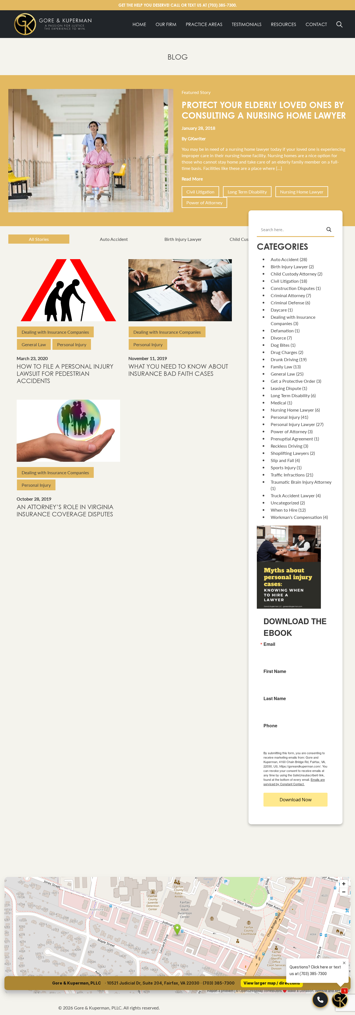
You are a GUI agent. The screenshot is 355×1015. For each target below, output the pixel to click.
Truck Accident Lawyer (293, 495)
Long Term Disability (247, 191)
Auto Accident (114, 239)
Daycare (279, 310)
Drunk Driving (284, 359)
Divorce (278, 338)
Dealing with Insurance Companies (55, 332)
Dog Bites (280, 345)
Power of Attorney (204, 202)
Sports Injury (283, 467)
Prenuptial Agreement (292, 438)
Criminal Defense (287, 302)
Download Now (295, 800)
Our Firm (166, 24)
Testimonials (247, 24)
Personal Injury (71, 344)
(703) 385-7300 (222, 5)
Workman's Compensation (296, 517)
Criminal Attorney (288, 295)
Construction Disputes (293, 288)
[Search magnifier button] (329, 229)
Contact (316, 24)
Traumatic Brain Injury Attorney (301, 482)
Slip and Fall (282, 460)
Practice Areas (204, 24)
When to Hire (284, 510)
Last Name (274, 698)
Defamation (282, 330)
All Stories (39, 239)
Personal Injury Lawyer (293, 424)
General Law (34, 344)
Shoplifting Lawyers (290, 453)
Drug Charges (284, 352)
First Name (274, 671)
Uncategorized (285, 502)
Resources (283, 24)
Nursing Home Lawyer (301, 191)
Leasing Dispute (286, 388)
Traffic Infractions (288, 474)
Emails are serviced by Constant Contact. (294, 781)
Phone (270, 725)
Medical (278, 402)
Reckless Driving (286, 446)
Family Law (281, 366)
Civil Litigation (200, 191)
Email (269, 644)
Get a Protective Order (293, 381)
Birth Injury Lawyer (183, 239)
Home (139, 24)
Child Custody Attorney (252, 239)
